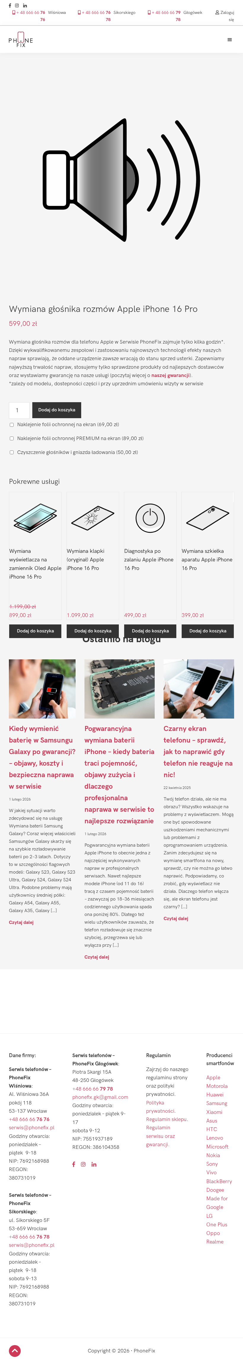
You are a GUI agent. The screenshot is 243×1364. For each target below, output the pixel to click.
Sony (212, 1164)
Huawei (214, 1095)
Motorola (217, 1086)
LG (209, 1216)
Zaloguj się (226, 16)
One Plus (216, 1225)
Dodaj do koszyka (56, 410)
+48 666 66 (29, 1119)
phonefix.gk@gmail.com (100, 1097)
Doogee (215, 1190)
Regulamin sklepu (166, 1119)
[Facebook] (11, 5)
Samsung (216, 1103)
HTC (211, 1129)
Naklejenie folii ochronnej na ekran (67, 424)
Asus (211, 1121)
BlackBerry (219, 1181)
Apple (213, 1078)
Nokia (213, 1155)
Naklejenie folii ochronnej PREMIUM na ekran (80, 438)
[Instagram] (18, 5)
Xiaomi (214, 1112)
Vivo (211, 1173)
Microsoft (217, 1147)
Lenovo (214, 1138)
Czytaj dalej (21, 922)
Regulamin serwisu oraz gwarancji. (160, 1136)
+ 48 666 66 (30, 16)
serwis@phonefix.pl (32, 1128)
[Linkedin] (26, 5)
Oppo (213, 1233)
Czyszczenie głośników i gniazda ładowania (77, 452)
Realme (214, 1242)
